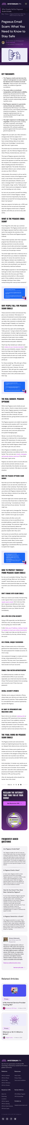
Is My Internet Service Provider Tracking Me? (14, 1004)
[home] (11, 4)
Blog (3, 14)
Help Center (18, 1075)
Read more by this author (18, 967)
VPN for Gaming (6, 1103)
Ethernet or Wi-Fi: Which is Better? (13, 1033)
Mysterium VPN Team (11, 1008)
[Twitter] (16, 784)
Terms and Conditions (20, 1080)
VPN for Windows (6, 1082)
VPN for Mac (5, 1080)
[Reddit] (18, 784)
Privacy (7, 14)
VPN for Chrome (6, 1085)
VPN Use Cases (5, 1108)
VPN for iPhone (5, 1078)
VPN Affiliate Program (20, 1094)
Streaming (4, 1096)
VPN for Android (6, 1075)
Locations (4, 1098)
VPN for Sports (5, 1101)
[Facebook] (13, 784)
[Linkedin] (20, 784)
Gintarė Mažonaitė (10, 42)
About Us (4, 1094)
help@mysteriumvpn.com (21, 1105)
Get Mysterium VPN (13, 803)
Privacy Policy (18, 1078)
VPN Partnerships (19, 1096)
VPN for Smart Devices (7, 1106)
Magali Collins (9, 1037)
